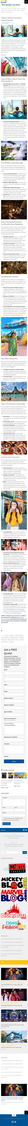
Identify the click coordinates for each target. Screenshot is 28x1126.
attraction (4, 8)
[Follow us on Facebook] (24, 830)
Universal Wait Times (9, 1045)
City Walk (10, 8)
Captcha (6, 756)
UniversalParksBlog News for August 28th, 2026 (12, 939)
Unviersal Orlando (5, 641)
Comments (7, 744)
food (18, 8)
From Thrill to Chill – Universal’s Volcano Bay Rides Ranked (19, 782)
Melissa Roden (5, 23)
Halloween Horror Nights (12, 981)
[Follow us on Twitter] (26, 830)
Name (6, 669)
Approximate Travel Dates (11, 737)
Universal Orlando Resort (20, 43)
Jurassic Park (21, 637)
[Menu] (26, 2)
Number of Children (9, 705)
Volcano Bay (9, 12)
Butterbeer (6, 635)
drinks (14, 8)
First (5, 675)
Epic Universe (3, 1002)
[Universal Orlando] (14, 723)
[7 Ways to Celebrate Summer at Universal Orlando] (14, 31)
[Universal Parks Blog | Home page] (3, 1)
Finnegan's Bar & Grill (5, 637)
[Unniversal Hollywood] (14, 725)
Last (5, 681)
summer (17, 639)
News (7, 1003)
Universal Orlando (21, 983)
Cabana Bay (11, 635)
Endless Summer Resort (19, 635)
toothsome (22, 639)
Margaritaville (4, 639)
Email (6, 684)
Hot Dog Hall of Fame (14, 637)
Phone (6, 691)
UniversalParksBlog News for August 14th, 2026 (12, 942)
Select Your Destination (10, 718)
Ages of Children (8, 711)
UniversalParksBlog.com (16, 615)
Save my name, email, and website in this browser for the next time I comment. (13, 819)
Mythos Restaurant (11, 639)
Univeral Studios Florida (13, 10)
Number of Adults (9, 698)
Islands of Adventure (5, 1044)
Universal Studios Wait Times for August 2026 (12, 950)
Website (4, 812)
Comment (5, 797)
